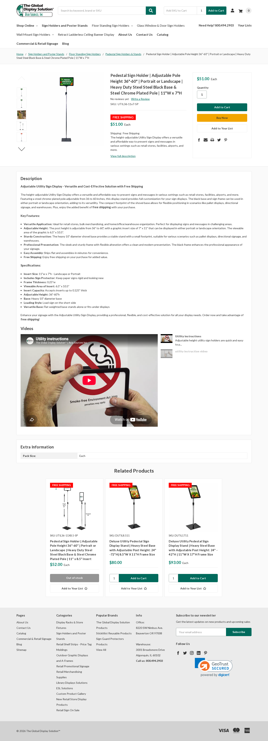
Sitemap (21, 649)
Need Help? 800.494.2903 (216, 25)
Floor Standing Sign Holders (110, 25)
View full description (123, 156)
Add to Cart (216, 10)
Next (22, 149)
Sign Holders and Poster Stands (65, 25)
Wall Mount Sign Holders (33, 34)
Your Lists (245, 25)
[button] (213, 667)
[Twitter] (219, 140)
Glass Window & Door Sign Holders (161, 25)
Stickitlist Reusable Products (114, 633)
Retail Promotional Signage (72, 666)
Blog (65, 43)
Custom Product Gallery (71, 693)
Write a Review (140, 99)
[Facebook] (199, 140)
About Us (125, 34)
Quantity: (203, 87)
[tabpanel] (74, 538)
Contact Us (144, 34)
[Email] (206, 140)
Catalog (162, 34)
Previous (22, 78)
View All (101, 649)
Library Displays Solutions (72, 682)
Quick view (74, 507)
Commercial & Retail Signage (37, 43)
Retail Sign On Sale (67, 710)
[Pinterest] (226, 140)
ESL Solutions (64, 688)
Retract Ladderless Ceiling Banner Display (86, 34)
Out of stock (74, 577)
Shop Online (25, 25)
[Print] (212, 140)
